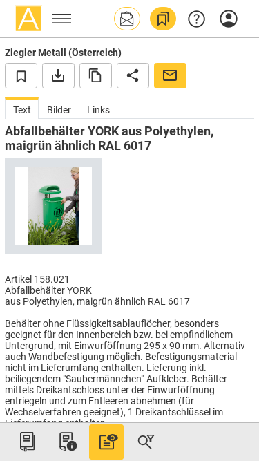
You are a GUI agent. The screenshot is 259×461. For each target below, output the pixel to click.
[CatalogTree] (27, 441)
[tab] (22, 108)
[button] (127, 18)
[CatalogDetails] (106, 441)
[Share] (133, 75)
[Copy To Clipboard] (95, 75)
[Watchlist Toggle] (21, 75)
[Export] (58, 75)
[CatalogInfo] (66, 441)
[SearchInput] (145, 441)
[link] (163, 18)
